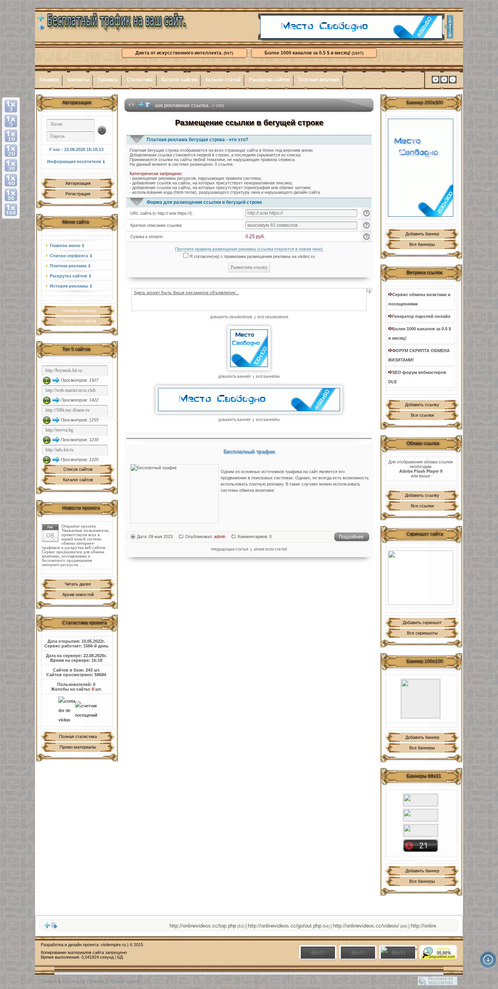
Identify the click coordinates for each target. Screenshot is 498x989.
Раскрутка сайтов (269, 79)
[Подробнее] (352, 540)
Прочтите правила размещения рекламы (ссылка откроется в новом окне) (249, 249)
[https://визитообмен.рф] (420, 699)
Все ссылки (422, 415)
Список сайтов (78, 469)
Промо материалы (78, 747)
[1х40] (11, 180)
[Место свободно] (351, 37)
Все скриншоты (422, 633)
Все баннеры (422, 244)
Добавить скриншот (422, 622)
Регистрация (77, 193)
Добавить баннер (422, 233)
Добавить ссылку (422, 404)
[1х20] (11, 150)
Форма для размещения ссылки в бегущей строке (204, 202)
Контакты (78, 79)
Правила (108, 79)
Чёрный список (125, 981)
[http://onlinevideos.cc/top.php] (420, 845)
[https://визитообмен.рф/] (420, 815)
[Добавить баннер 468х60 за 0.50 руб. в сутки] (448, 27)
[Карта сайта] (452, 81)
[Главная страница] (435, 81)
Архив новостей (78, 594)
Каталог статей (222, 79)
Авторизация (78, 183)
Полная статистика (78, 736)
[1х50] (11, 195)
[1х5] (11, 121)
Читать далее (78, 584)
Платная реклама (318, 79)
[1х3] (11, 106)
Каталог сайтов (179, 79)
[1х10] (11, 136)
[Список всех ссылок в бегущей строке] (149, 106)
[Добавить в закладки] (444, 81)
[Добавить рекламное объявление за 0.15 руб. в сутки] (369, 291)
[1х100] (11, 209)
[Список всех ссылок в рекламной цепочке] (41, 28)
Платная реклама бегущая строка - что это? (197, 139)
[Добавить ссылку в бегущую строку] (141, 106)
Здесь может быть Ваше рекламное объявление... (186, 292)
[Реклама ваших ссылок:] (420, 578)
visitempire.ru (113, 944)
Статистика (139, 79)
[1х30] (11, 165)
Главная (49, 79)
